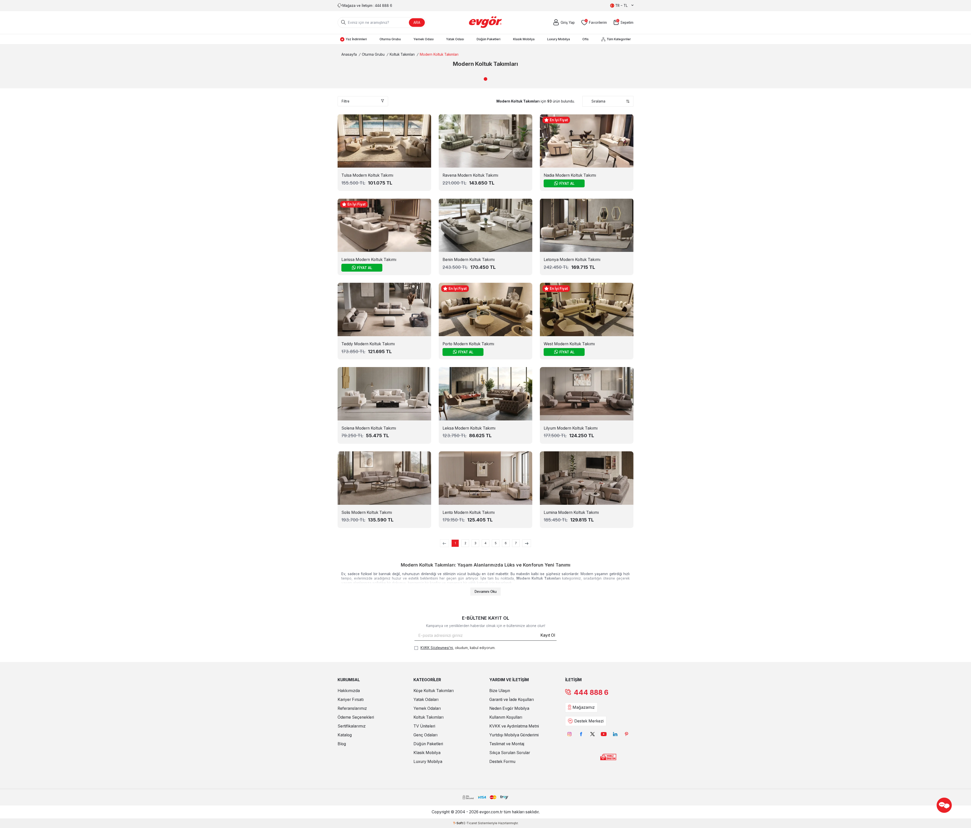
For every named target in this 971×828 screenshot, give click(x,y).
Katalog (345, 735)
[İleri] (526, 543)
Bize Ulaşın (499, 690)
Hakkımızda (349, 690)
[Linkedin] (615, 734)
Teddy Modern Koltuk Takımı (368, 343)
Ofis (585, 39)
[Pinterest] (626, 734)
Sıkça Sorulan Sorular (509, 752)
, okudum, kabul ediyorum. (458, 648)
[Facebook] (581, 734)
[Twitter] (592, 734)
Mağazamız (583, 707)
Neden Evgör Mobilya (509, 708)
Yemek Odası (423, 39)
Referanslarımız (352, 708)
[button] (485, 79)
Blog (342, 743)
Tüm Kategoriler (619, 39)
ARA (416, 22)
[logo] (485, 22)
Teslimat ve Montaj (506, 743)
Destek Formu (502, 761)
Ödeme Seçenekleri (356, 717)
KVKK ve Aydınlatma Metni (514, 726)
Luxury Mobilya (558, 39)
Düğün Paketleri (488, 39)
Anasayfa (349, 54)
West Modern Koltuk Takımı (569, 343)
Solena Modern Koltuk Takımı (368, 428)
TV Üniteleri (424, 726)
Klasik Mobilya (524, 39)
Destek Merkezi (589, 721)
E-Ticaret (470, 823)
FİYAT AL (567, 183)
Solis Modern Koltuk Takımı (366, 512)
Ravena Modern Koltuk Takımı (470, 175)
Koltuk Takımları (402, 54)
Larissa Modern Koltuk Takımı (368, 259)
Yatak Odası (455, 39)
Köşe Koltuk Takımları (433, 690)
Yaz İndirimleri (356, 39)
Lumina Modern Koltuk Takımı (571, 512)
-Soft (458, 823)
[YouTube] (603, 734)
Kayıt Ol (547, 635)
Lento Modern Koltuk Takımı (469, 512)
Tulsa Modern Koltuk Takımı (367, 175)
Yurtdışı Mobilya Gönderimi (514, 735)
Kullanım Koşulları (505, 717)
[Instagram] (569, 734)
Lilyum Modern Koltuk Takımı (571, 428)
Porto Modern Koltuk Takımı (468, 343)
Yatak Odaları (425, 699)
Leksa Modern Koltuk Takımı (469, 428)
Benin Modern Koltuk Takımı (469, 259)
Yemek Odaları (427, 708)
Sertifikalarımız (352, 726)
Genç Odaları (425, 735)
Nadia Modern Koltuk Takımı (570, 175)
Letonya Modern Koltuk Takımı (572, 259)
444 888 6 (591, 692)
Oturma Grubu (390, 39)
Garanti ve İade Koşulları (511, 699)
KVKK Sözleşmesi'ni (437, 648)
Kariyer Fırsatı (351, 699)
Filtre (345, 101)
